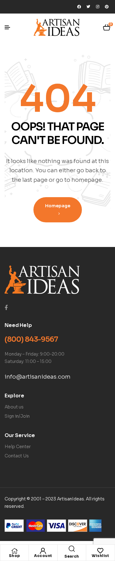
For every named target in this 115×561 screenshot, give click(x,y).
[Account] (43, 551)
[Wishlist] (100, 551)
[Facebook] (79, 6)
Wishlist (100, 555)
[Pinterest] (106, 6)
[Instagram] (97, 6)
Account (43, 555)
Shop (14, 555)
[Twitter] (88, 6)
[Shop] (14, 551)
